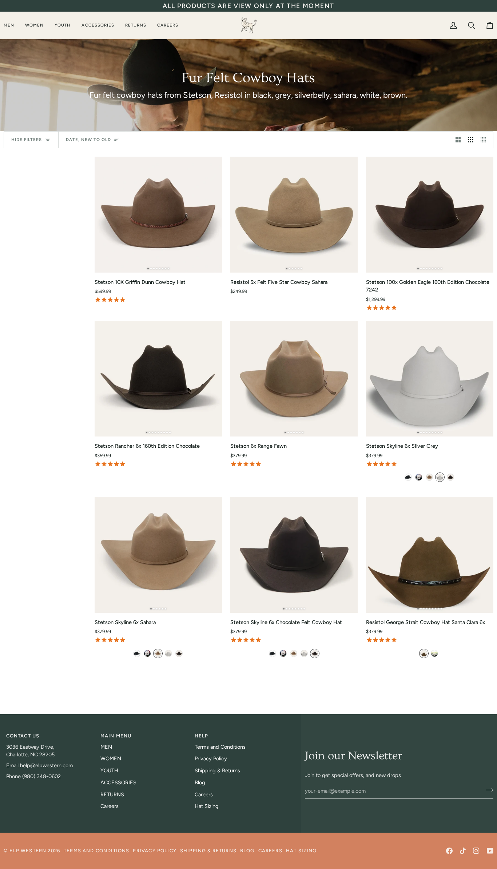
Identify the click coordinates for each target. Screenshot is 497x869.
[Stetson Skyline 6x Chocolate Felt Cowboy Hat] (294, 554)
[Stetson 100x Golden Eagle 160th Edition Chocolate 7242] (429, 214)
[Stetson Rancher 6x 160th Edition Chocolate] (158, 378)
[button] (12, 25)
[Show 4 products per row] (485, 140)
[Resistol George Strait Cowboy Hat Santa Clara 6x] (429, 554)
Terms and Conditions (220, 747)
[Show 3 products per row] (470, 140)
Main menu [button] (116, 736)
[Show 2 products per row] (458, 140)
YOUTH (109, 770)
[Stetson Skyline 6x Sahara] (158, 554)
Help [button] (201, 736)
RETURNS (112, 794)
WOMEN (110, 758)
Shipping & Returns (217, 770)
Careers (109, 806)
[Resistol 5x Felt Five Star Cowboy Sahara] (294, 214)
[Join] (487, 790)
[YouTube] (490, 851)
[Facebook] (449, 851)
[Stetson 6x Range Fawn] (294, 378)
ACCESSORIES (118, 782)
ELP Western (27, 850)
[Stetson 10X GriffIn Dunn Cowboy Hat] (158, 214)
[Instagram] (476, 851)
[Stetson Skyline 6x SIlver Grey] (429, 378)
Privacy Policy (211, 758)
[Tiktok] (463, 851)
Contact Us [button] (23, 736)
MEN (106, 747)
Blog (200, 782)
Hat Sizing (207, 806)
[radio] (408, 477)
